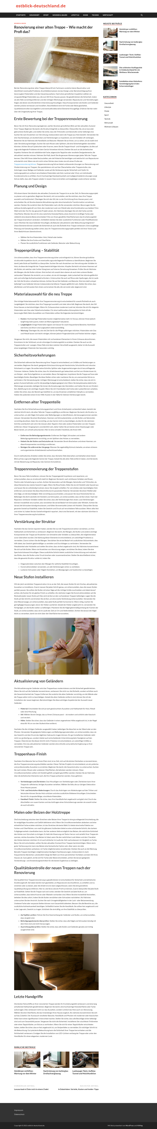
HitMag (140, 1125)
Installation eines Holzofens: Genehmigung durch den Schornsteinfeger (130, 83)
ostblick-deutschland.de (41, 6)
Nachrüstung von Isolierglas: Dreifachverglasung (55, 1072)
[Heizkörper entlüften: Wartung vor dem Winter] (27, 1060)
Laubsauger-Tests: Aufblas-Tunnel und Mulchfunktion (84, 1072)
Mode (85, 15)
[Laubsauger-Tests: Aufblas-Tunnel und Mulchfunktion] (85, 1060)
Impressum (18, 1110)
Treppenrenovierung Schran (25, 164)
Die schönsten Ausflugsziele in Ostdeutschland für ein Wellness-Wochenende (130, 69)
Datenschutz (19, 1114)
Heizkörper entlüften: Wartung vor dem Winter (25, 1072)
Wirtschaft (108, 15)
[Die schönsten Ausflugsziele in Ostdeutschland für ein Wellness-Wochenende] (110, 68)
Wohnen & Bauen (60, 15)
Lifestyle (75, 15)
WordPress (130, 1125)
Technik (95, 15)
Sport (46, 15)
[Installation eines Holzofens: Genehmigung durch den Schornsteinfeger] (110, 81)
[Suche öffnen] (141, 15)
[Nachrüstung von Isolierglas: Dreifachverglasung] (56, 1060)
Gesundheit (34, 15)
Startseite (20, 15)
